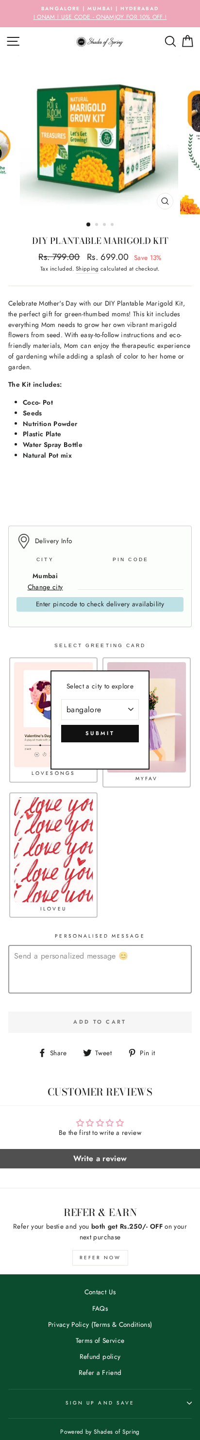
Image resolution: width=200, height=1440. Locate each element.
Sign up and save (100, 1402)
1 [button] (88, 225)
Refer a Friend (100, 1372)
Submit (100, 733)
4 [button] (113, 225)
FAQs (100, 1308)
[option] (100, 13)
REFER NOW (100, 1257)
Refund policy (100, 1356)
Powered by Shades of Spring (99, 1431)
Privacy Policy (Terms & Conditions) (100, 1324)
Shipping (87, 269)
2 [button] (97, 225)
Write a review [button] (100, 1158)
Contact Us (100, 1292)
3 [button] (105, 225)
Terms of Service (100, 1340)
